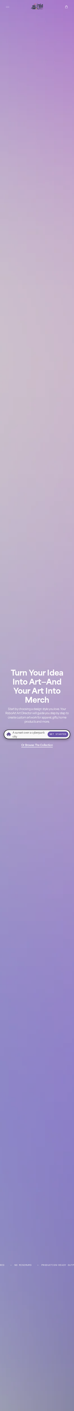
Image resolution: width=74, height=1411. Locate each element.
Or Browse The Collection (37, 745)
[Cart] (66, 7)
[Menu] (7, 7)
